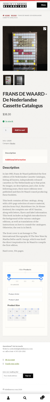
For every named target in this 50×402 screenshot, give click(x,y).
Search (25, 398)
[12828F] (8, 80)
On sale (15, 284)
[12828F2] (19, 80)
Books (14, 15)
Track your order (12, 364)
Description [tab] (10, 153)
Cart (38, 396)
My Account (10, 360)
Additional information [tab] (15, 160)
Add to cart (20, 130)
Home (7, 15)
